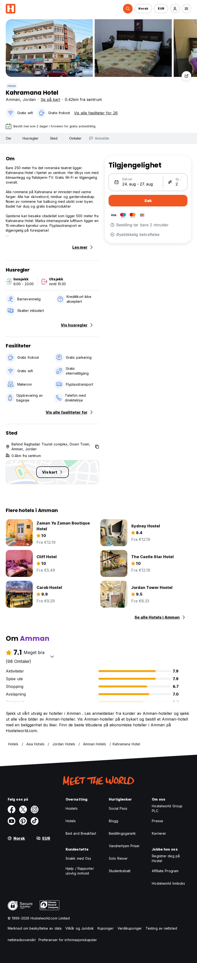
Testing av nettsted (161, 928)
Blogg (113, 821)
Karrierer (159, 833)
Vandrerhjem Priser (124, 846)
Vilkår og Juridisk (79, 928)
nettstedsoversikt (22, 940)
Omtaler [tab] (75, 138)
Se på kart (50, 99)
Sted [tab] (53, 138)
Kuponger (106, 928)
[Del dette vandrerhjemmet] (186, 76)
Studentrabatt (119, 871)
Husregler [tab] (30, 138)
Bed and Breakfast (81, 833)
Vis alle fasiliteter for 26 (96, 113)
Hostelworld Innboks (168, 883)
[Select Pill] (128, 8)
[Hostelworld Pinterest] (23, 821)
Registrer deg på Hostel (166, 858)
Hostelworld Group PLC (167, 808)
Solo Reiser (118, 858)
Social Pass (118, 808)
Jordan (29, 99)
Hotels (71, 821)
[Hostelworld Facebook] (11, 809)
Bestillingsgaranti (122, 833)
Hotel (12, 86)
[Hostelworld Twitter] (23, 809)
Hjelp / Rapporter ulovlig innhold (80, 870)
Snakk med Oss (78, 858)
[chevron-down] (52, 656)
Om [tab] (8, 138)
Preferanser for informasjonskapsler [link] (67, 940)
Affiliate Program (165, 871)
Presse (157, 821)
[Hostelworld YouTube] (11, 821)
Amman (13, 99)
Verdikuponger (129, 928)
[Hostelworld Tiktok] (34, 821)
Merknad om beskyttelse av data (35, 928)
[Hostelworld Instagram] (34, 809)
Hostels (72, 808)
